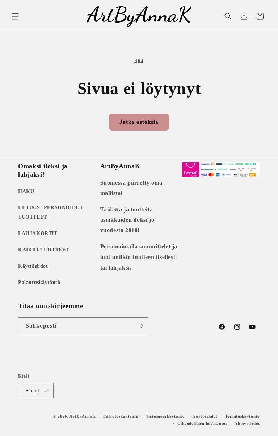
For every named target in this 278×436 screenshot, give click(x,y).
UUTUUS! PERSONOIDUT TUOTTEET (50, 212)
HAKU (26, 191)
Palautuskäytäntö (39, 282)
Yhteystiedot (247, 423)
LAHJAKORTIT (38, 233)
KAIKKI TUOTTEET (43, 249)
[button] (15, 16)
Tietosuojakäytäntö (165, 416)
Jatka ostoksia (139, 122)
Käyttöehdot (33, 266)
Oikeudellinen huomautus (202, 423)
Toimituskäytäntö (242, 416)
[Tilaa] (140, 325)
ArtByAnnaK (83, 416)
